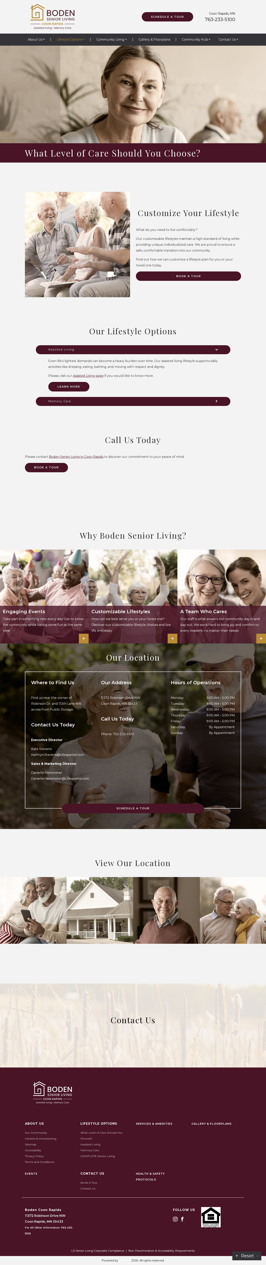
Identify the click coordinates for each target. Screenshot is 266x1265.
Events (31, 1173)
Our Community (36, 1132)
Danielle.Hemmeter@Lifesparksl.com (60, 778)
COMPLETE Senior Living (97, 1156)
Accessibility (33, 1150)
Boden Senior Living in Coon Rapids (76, 457)
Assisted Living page (88, 376)
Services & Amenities (154, 1123)
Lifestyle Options (69, 39)
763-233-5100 (220, 19)
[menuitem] (36, 39)
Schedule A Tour (133, 808)
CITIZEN (125, 1260)
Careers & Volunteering (40, 1138)
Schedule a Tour (167, 17)
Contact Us (227, 39)
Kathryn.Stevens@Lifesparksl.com (57, 755)
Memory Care (89, 1150)
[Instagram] (175, 1219)
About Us (35, 39)
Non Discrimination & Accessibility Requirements (161, 1251)
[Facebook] (182, 1219)
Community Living (110, 39)
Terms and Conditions (39, 1162)
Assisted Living (90, 1144)
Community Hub (195, 39)
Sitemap (30, 1144)
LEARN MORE (68, 386)
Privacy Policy (34, 1156)
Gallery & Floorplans (154, 39)
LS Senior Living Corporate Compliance (97, 1251)
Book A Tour (188, 276)
